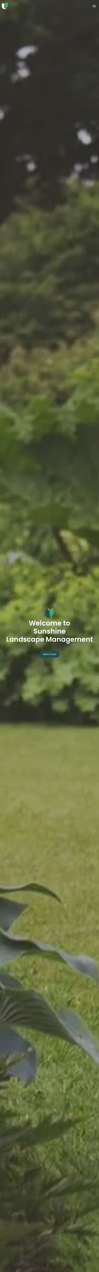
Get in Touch (49, 654)
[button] (94, 5)
